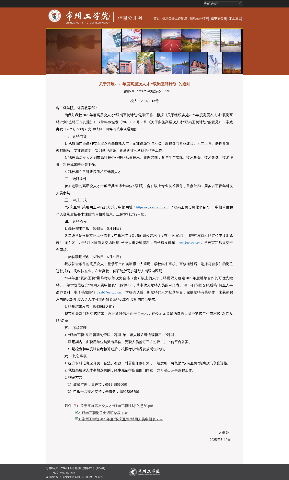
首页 (157, 18)
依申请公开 (219, 18)
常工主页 (235, 18)
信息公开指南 (199, 18)
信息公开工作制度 (174, 18)
